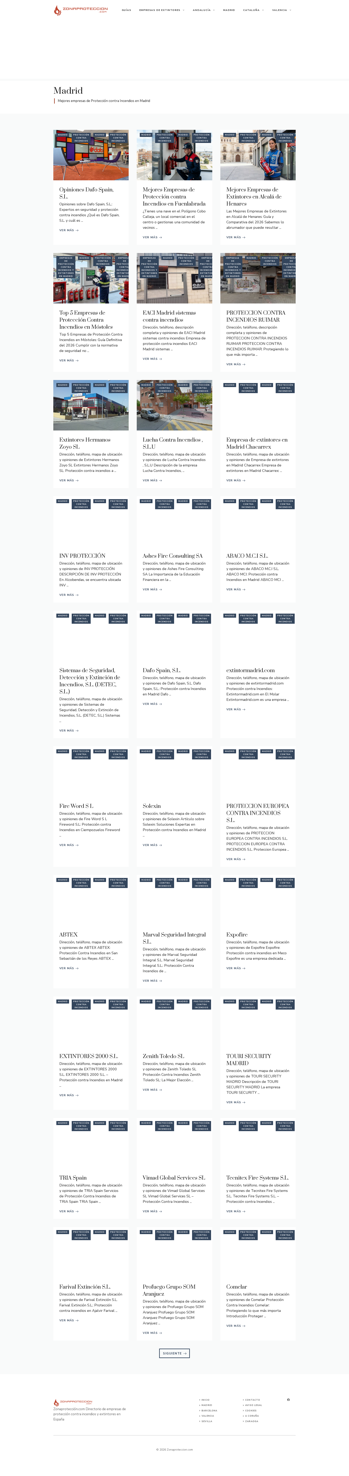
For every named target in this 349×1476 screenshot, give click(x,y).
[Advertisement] (174, 50)
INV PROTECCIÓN (82, 556)
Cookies (251, 1410)
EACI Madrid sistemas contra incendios (169, 316)
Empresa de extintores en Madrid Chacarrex (257, 443)
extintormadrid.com (250, 670)
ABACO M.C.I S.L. (247, 556)
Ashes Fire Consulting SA (173, 556)
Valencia (279, 10)
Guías (126, 10)
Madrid (229, 10)
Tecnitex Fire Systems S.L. (257, 1178)
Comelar (236, 1287)
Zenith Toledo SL (163, 1056)
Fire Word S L (76, 806)
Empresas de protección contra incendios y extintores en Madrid (66, 267)
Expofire (237, 934)
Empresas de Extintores (160, 10)
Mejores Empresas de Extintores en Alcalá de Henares (254, 196)
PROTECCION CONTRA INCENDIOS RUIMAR (255, 316)
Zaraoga (251, 1421)
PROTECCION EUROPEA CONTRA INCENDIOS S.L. (257, 813)
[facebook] (288, 1399)
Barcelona (209, 1410)
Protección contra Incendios (81, 137)
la (210, 1421)
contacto (252, 1399)
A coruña (252, 1415)
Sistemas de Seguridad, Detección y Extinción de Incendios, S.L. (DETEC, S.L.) (89, 681)
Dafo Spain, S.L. (162, 670)
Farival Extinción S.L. (85, 1287)
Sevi (204, 1421)
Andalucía (202, 10)
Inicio (206, 1399)
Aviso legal (253, 1405)
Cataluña (251, 10)
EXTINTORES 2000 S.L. (88, 1056)
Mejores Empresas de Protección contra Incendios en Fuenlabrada (174, 196)
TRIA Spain (73, 1178)
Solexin (152, 806)
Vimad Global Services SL (174, 1178)
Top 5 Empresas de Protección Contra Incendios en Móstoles (86, 320)
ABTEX (68, 934)
